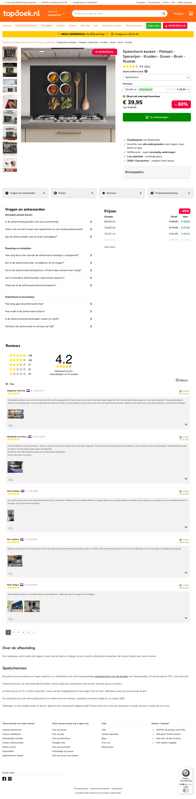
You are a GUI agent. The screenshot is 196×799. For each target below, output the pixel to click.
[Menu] (191, 769)
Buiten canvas (9, 747)
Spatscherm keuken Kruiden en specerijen (35, 42)
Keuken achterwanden (13, 742)
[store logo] (21, 13)
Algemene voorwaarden (100, 788)
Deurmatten (8, 751)
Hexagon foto (58, 742)
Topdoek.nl (7, 42)
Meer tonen (109, 246)
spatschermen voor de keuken (111, 676)
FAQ (104, 729)
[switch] (186, 790)
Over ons (106, 742)
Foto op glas (58, 734)
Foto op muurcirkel (61, 747)
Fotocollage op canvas (62, 751)
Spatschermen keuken (12, 755)
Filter (12, 384)
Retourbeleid (116, 788)
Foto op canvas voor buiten (65, 755)
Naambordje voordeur (12, 738)
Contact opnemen (110, 734)
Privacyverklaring (81, 788)
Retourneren (107, 747)
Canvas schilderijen (11, 734)
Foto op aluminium (61, 738)
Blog (104, 738)
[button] (157, 117)
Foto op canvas (59, 729)
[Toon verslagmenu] (186, 425)
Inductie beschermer (12, 729)
